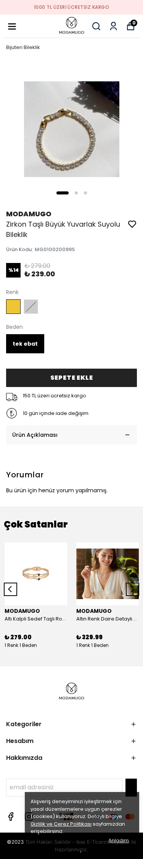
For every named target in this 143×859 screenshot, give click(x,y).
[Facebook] (10, 816)
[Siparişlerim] (113, 26)
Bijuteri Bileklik (23, 47)
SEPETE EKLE (71, 377)
